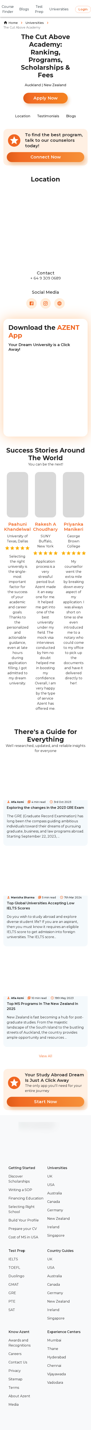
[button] (26, 1179)
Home (13, 23)
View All (45, 1056)
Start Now (45, 1101)
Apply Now (45, 98)
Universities (34, 23)
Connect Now (45, 157)
